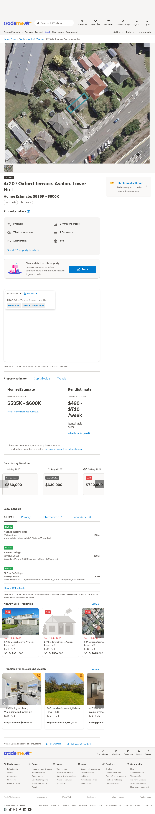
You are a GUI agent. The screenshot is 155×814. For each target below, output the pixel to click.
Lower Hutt (30, 39)
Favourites (128, 754)
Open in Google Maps (33, 305)
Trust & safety (136, 776)
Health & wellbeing (114, 779)
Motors (59, 764)
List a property (144, 32)
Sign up (136, 24)
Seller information (138, 783)
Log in (147, 24)
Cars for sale (61, 769)
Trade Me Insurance (12, 797)
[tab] (13, 294)
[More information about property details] (28, 211)
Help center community (140, 787)
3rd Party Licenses (138, 779)
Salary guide (86, 783)
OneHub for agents (40, 779)
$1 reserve (11, 779)
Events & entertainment (116, 776)
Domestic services (113, 772)
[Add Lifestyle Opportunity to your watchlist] (79, 677)
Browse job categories (90, 769)
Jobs (83, 764)
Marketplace (13, 764)
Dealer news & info (64, 779)
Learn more (56, 743)
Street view (13, 305)
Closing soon (12, 776)
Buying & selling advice (66, 776)
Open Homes (37, 776)
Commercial (72, 32)
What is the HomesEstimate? (23, 411)
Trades (109, 769)
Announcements (137, 772)
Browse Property (12, 32)
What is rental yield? (79, 433)
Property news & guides (42, 769)
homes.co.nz (41, 797)
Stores (10, 772)
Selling (117, 32)
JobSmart (85, 776)
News (74, 805)
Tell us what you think (80, 744)
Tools (129, 32)
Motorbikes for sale (64, 772)
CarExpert (91, 797)
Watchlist (116, 754)
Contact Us (147, 805)
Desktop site (43, 805)
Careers (65, 805)
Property (15, 39)
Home (6, 39)
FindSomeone (145, 797)
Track (85, 269)
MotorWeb (66, 797)
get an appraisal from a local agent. (64, 449)
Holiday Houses (117, 797)
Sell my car (61, 783)
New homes (58, 32)
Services (110, 764)
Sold (47, 32)
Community (136, 764)
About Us (55, 805)
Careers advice (87, 772)
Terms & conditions (113, 805)
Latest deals (12, 769)
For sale (29, 32)
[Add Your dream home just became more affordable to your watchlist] (37, 677)
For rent (39, 32)
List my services (112, 783)
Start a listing (102, 754)
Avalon (40, 39)
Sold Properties (38, 772)
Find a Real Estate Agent (39, 785)
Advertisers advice (89, 779)
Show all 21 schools (15, 587)
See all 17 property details (21, 250)
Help (132, 769)
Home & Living (13, 783)
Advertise (83, 805)
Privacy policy (96, 805)
